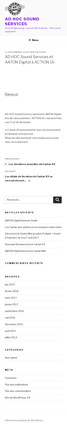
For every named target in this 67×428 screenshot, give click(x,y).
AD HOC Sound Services (22, 21)
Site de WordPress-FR (17, 397)
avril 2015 (10, 331)
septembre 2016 (14, 311)
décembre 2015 (14, 324)
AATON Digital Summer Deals (21, 220)
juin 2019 (10, 284)
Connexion (11, 378)
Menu (35, 40)
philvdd (40, 52)
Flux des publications (16, 384)
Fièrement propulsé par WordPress (24, 420)
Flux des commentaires (18, 391)
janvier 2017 (11, 304)
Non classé (11, 357)
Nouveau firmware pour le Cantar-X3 (25, 244)
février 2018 (12, 291)
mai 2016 (10, 317)
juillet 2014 (11, 337)
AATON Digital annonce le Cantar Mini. (25, 251)
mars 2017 (11, 297)
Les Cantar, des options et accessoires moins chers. (33, 227)
